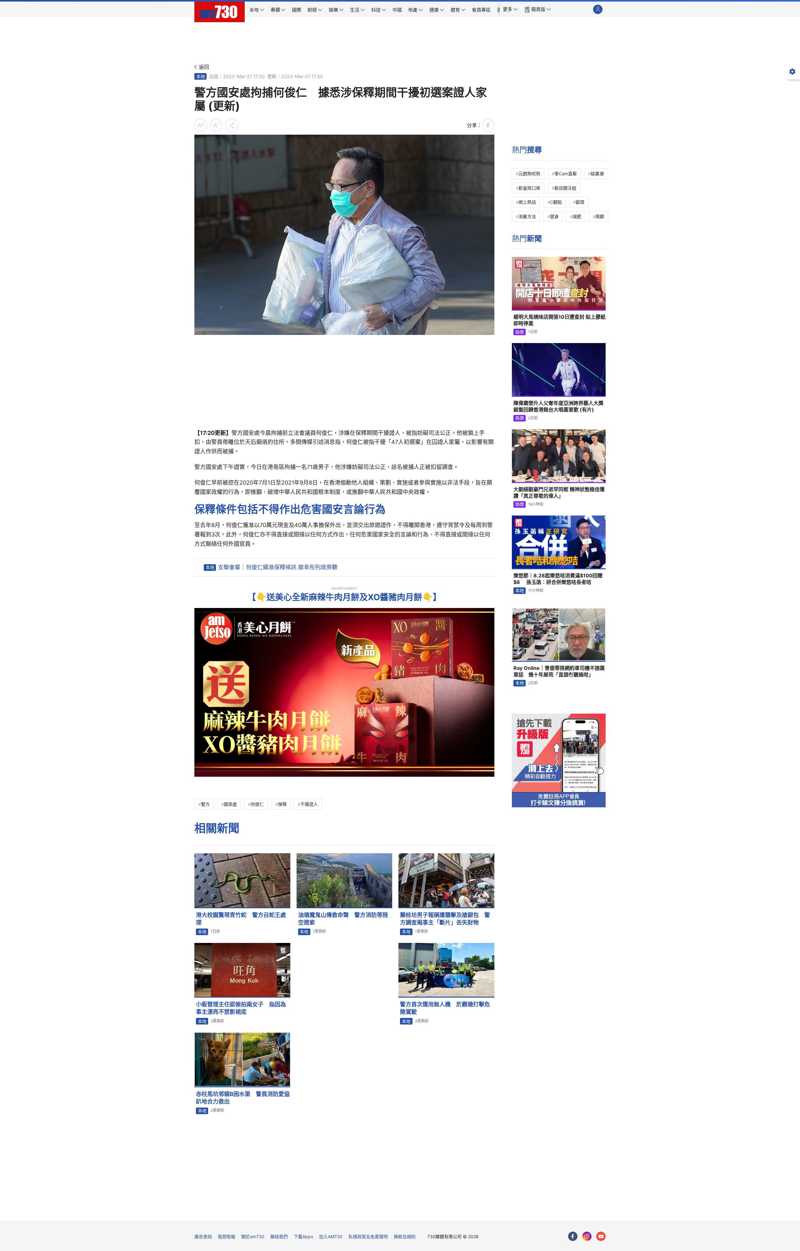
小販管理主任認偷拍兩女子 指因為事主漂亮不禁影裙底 (241, 1008)
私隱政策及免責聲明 (368, 1236)
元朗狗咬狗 (529, 173)
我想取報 (226, 1236)
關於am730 (252, 1236)
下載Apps (303, 1236)
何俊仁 (257, 804)
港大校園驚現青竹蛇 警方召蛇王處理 (241, 919)
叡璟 (580, 202)
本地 (200, 76)
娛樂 (519, 332)
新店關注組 (565, 188)
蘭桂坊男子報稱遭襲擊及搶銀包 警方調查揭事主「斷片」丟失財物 (445, 919)
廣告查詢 (203, 1236)
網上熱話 (527, 202)
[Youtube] (601, 1236)
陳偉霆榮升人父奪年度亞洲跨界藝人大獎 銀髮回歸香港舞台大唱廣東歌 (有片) (558, 406)
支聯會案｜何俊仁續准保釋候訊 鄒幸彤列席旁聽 (278, 567)
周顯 (599, 216)
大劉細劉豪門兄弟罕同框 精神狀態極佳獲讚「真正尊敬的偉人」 (559, 492)
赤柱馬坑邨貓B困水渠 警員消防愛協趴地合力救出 (243, 1098)
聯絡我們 (279, 1236)
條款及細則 (405, 1236)
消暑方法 (527, 216)
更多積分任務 (433, 1211)
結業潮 (597, 173)
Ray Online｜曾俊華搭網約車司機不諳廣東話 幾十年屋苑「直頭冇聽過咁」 (559, 671)
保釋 (282, 804)
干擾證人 (309, 804)
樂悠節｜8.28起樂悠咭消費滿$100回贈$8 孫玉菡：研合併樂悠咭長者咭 (557, 579)
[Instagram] (587, 1236)
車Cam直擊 (565, 173)
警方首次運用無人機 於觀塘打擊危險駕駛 (445, 1008)
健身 (554, 216)
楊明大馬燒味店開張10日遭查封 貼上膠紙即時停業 (559, 320)
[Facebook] (573, 1236)
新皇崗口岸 (529, 188)
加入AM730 (330, 1236)
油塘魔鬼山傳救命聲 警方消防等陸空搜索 (343, 919)
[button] (510, 9)
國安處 (230, 804)
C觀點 (556, 202)
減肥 (576, 216)
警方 (205, 804)
